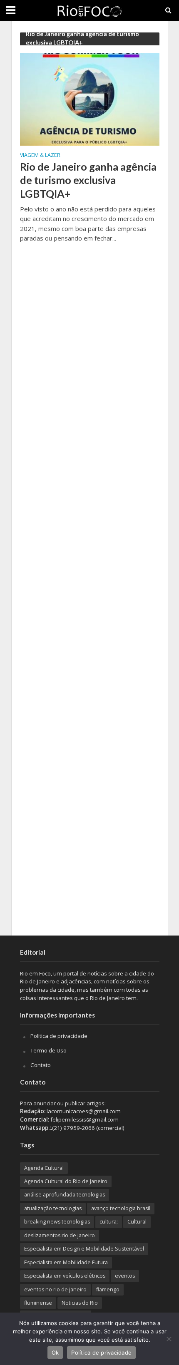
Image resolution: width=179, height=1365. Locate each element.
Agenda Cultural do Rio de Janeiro (65, 1181)
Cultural (137, 1221)
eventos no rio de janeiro (55, 1289)
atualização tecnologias (53, 1208)
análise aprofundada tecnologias (64, 1194)
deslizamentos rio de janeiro (59, 1235)
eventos (125, 1275)
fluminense (38, 1302)
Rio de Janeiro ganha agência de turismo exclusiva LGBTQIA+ (88, 180)
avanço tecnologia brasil (120, 1208)
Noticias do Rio (80, 1302)
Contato (40, 1065)
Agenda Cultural (44, 1167)
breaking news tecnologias (57, 1221)
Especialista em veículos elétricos (64, 1275)
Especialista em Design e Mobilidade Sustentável (84, 1248)
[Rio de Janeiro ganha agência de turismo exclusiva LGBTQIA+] (89, 98)
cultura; (108, 1221)
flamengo (107, 1289)
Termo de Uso (48, 1050)
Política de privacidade (58, 1036)
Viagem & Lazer (40, 156)
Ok (55, 1352)
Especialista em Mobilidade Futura (66, 1262)
